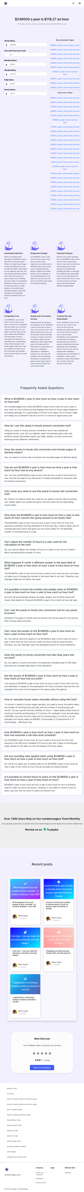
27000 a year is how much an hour (65, 127)
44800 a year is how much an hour (65, 144)
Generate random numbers (16, 1146)
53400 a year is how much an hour (65, 187)
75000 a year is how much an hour (65, 54)
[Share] (73, 3)
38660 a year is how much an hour (65, 111)
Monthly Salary (10, 60)
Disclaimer (39, 1178)
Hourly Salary (9, 90)
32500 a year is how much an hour (65, 208)
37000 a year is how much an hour (65, 182)
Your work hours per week (15, 51)
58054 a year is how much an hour (65, 102)
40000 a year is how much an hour (65, 45)
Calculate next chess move (16, 1157)
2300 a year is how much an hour (65, 162)
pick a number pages (14, 1109)
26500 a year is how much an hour (65, 98)
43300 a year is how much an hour (65, 204)
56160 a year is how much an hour (65, 131)
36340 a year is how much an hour (65, 140)
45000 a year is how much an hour (65, 67)
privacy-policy (41, 1182)
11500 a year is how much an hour (65, 173)
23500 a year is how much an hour (65, 153)
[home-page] (6, 3)
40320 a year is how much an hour (65, 178)
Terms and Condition (39, 1174)
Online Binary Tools (14, 1120)
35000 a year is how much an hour (65, 50)
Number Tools (12, 1088)
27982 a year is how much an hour (65, 200)
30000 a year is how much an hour (65, 63)
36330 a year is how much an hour (65, 191)
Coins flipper (11, 1152)
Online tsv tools (12, 1136)
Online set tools (12, 1130)
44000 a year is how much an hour (65, 87)
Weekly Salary (10, 70)
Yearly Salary (9, 41)
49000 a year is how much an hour (65, 79)
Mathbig (68, 1173)
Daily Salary (9, 80)
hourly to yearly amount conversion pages (22, 1104)
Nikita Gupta (23, 916)
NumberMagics (23, 1189)
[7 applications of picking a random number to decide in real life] (25, 984)
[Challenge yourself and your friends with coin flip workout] (59, 938)
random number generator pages (19, 1115)
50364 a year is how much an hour (65, 149)
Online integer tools (14, 1141)
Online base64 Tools (14, 1125)
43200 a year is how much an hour (65, 107)
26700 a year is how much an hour (65, 195)
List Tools (10, 1094)
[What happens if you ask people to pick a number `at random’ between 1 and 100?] (25, 889)
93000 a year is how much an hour (65, 83)
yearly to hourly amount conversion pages (22, 1099)
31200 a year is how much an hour (65, 115)
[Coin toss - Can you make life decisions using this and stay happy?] (25, 938)
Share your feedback (42, 1067)
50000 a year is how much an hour (65, 58)
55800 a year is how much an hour (65, 158)
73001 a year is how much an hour (65, 136)
